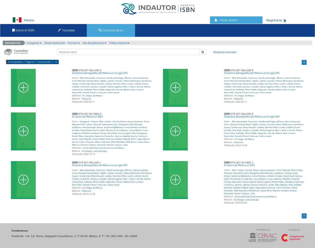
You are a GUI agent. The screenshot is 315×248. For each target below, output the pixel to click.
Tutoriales (68, 30)
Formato (73, 43)
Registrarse (274, 20)
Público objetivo (118, 43)
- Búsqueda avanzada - (225, 52)
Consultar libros (112, 30)
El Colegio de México (92, 95)
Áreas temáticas (53, 43)
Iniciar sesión (229, 20)
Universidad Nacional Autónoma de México (103, 148)
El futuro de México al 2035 (87, 116)
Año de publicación (93, 43)
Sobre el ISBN (24, 30)
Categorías (33, 43)
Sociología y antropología (94, 151)
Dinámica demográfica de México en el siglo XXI (99, 73)
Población (86, 98)
